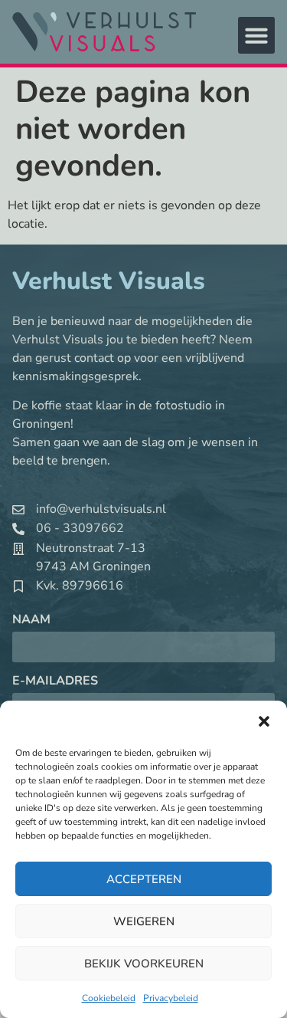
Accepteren (143, 879)
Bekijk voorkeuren (144, 963)
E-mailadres (55, 682)
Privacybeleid (170, 998)
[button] (264, 721)
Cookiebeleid (108, 998)
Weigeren (143, 921)
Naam (31, 620)
